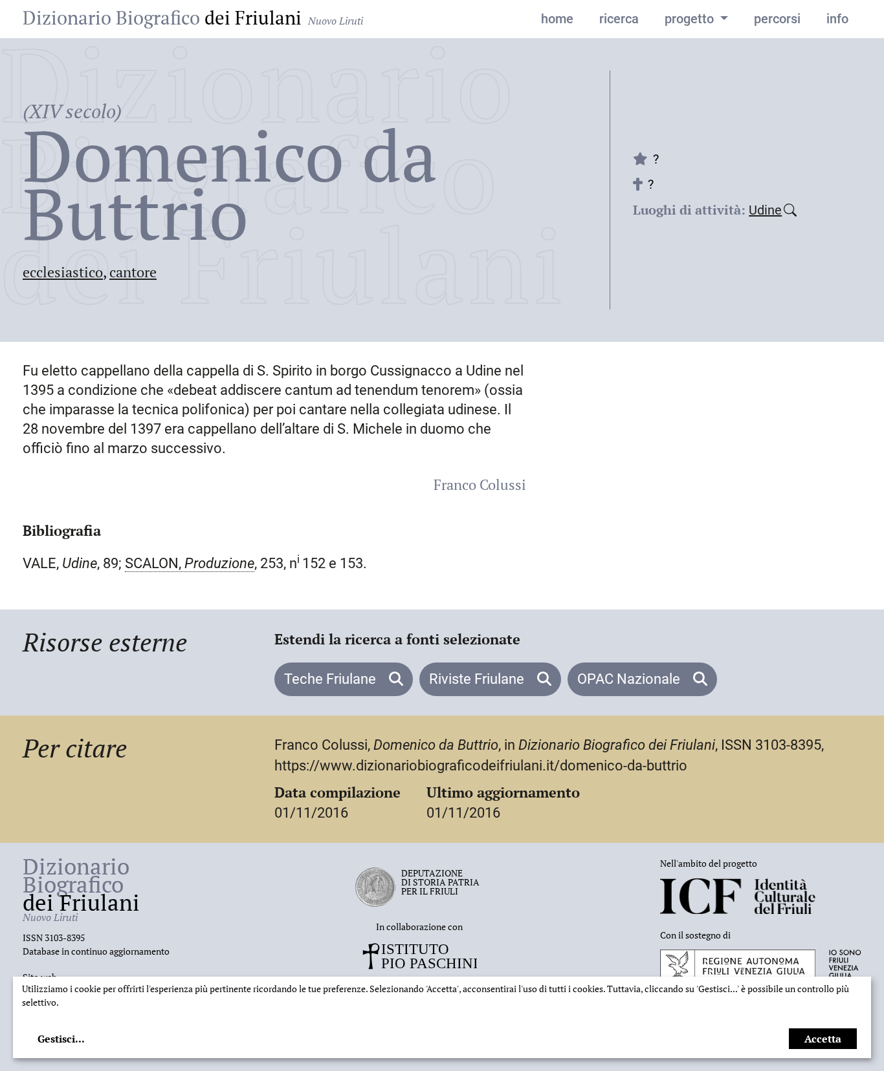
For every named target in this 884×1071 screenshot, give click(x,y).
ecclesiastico (63, 271)
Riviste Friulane (478, 679)
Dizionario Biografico (193, 17)
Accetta (822, 1039)
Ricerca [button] (619, 19)
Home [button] (557, 19)
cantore (133, 271)
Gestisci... (61, 1039)
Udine (765, 210)
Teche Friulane (331, 679)
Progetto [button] (691, 19)
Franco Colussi (480, 484)
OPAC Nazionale (630, 679)
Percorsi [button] (777, 19)
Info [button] (837, 19)
